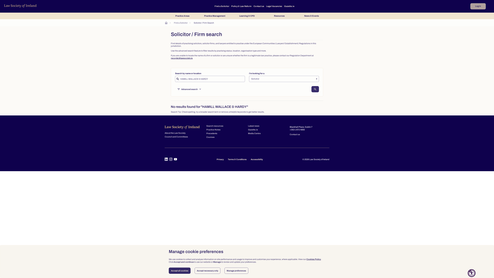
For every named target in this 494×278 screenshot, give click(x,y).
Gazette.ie (289, 6)
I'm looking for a (256, 73)
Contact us (259, 6)
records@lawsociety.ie (182, 58)
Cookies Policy (313, 259)
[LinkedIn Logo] (166, 159)
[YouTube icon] (175, 159)
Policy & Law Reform (241, 6)
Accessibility (257, 159)
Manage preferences (236, 271)
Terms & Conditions (237, 159)
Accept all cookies (179, 271)
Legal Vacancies (274, 6)
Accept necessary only (207, 271)
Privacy (220, 159)
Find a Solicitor (222, 6)
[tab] (182, 16)
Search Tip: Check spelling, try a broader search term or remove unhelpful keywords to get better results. (217, 112)
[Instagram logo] (170, 159)
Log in (478, 6)
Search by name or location (188, 73)
